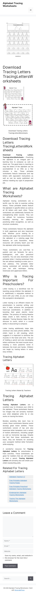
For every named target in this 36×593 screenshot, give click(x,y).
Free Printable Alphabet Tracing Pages (18, 482)
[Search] (30, 578)
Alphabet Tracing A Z (17, 477)
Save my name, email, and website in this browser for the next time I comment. (19, 558)
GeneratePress (20, 590)
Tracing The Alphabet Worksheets (17, 500)
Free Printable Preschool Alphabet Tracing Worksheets (20, 488)
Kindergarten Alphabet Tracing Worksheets (17, 494)
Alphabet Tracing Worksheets (13, 4)
